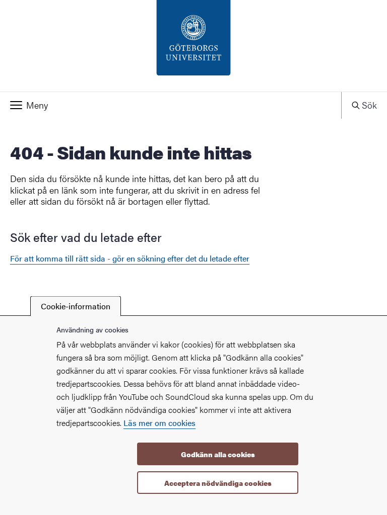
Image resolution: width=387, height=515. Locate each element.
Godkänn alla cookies (218, 454)
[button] (170, 105)
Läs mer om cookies (159, 422)
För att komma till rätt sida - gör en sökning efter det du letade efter (129, 258)
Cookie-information (75, 306)
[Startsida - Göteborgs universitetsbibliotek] (193, 46)
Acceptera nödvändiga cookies (218, 483)
